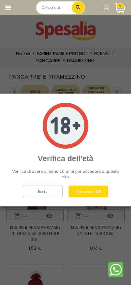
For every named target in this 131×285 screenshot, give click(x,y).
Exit (42, 191)
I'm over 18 (88, 191)
